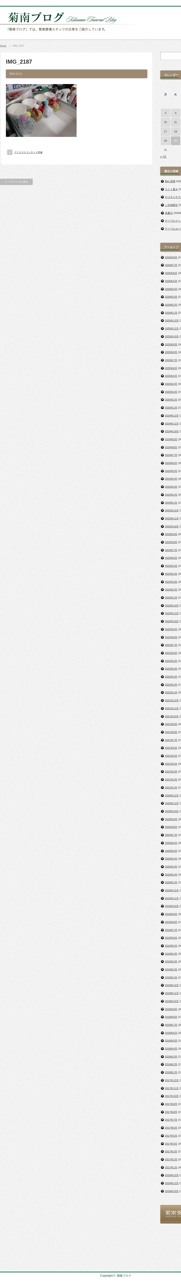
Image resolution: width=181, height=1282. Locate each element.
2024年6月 (171, 463)
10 (165, 122)
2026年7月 (171, 265)
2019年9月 (171, 914)
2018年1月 (171, 1072)
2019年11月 (172, 898)
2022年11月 (172, 613)
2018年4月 (171, 1048)
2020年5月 (171, 851)
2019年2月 (171, 969)
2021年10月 (172, 716)
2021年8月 (171, 732)
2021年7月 (171, 740)
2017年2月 (171, 1159)
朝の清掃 (170, 181)
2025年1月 (171, 407)
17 (165, 131)
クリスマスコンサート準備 (28, 152)
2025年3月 (171, 391)
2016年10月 (172, 1191)
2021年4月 (171, 763)
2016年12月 (172, 1175)
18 (175, 131)
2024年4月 (171, 478)
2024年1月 (171, 502)
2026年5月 (171, 281)
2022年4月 (171, 668)
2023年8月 (171, 542)
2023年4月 (171, 573)
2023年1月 (171, 597)
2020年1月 (171, 882)
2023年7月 (171, 550)
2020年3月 (171, 866)
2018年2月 (171, 1064)
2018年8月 (171, 1017)
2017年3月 (171, 1151)
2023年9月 (171, 534)
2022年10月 (172, 621)
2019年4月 (171, 953)
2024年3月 (171, 486)
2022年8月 (171, 637)
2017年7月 (171, 1119)
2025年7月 (171, 360)
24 (165, 140)
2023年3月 (171, 581)
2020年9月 (171, 819)
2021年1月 (171, 787)
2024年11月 (172, 423)
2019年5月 (171, 945)
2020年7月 (171, 835)
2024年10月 (172, 431)
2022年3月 (171, 676)
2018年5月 (171, 1040)
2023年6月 (171, 557)
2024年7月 (171, 455)
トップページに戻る (16, 181)
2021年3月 (171, 771)
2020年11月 (172, 803)
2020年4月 (171, 858)
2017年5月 (171, 1135)
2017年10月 (172, 1096)
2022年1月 (171, 692)
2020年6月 (171, 843)
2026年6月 (171, 273)
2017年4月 (171, 1143)
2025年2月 (171, 399)
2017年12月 (172, 1080)
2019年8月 (171, 922)
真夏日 (169, 213)
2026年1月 (171, 312)
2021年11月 (172, 708)
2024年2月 (171, 494)
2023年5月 (171, 565)
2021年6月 (171, 747)
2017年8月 (171, 1112)
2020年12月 (172, 795)
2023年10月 (172, 526)
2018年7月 (171, 1024)
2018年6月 (171, 1032)
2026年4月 (171, 289)
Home (3, 45)
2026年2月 (171, 304)
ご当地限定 (171, 205)
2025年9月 (171, 344)
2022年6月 (171, 653)
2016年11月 (172, 1183)
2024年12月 (172, 415)
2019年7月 (171, 930)
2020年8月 (171, 827)
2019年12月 (172, 890)
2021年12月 (172, 700)
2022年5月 (171, 661)
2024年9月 (171, 439)
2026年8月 (171, 257)
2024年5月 (171, 471)
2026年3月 (171, 296)
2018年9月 (171, 1009)
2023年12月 (172, 510)
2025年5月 (171, 376)
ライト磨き (171, 189)
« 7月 (163, 156)
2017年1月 (171, 1167)
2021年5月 (171, 755)
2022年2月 (171, 684)
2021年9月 (171, 724)
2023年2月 (171, 589)
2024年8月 (171, 447)
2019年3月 (171, 961)
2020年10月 (172, 811)
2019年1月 (171, 977)
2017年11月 (172, 1088)
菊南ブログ (124, 1275)
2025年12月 (172, 320)
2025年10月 (172, 336)
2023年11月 (172, 518)
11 (175, 122)
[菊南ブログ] (74, 33)
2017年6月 (171, 1127)
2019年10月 (172, 906)
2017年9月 (171, 1104)
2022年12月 (172, 605)
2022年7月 (171, 645)
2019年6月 (171, 937)
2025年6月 (171, 368)
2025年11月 (172, 328)
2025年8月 (171, 352)
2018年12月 (172, 985)
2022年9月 (171, 629)
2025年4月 (171, 383)
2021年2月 (171, 779)
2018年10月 (172, 1001)
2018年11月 (172, 993)
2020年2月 (171, 874)
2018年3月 (171, 1056)
